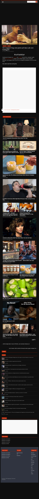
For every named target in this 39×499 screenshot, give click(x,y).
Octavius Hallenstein (11, 51)
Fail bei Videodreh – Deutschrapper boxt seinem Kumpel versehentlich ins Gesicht (16, 369)
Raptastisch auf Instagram (6, 440)
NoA (31, 467)
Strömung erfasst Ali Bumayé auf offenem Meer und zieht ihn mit (14, 396)
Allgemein (32, 452)
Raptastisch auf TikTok (5, 443)
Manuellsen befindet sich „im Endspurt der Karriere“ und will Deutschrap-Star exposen (17, 373)
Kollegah (20, 57)
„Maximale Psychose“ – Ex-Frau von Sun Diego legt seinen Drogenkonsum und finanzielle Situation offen (19, 412)
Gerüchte (32, 460)
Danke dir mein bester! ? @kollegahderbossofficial (11, 109)
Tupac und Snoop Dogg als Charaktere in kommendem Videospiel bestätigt (15, 408)
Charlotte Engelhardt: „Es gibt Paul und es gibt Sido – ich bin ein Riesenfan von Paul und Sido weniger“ (19, 404)
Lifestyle (32, 464)
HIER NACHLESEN (9, 58)
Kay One (15, 57)
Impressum (18, 455)
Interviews (32, 462)
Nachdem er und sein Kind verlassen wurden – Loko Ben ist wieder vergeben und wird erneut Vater (19, 384)
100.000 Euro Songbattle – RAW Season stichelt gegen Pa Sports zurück (15, 388)
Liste (32, 465)
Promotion (32, 470)
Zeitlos (32, 473)
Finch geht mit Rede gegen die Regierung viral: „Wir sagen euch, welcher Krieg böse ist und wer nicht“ (19, 357)
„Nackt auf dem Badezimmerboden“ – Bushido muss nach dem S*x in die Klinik (16, 392)
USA (31, 472)
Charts (32, 457)
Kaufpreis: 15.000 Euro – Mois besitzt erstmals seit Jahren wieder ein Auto (15, 380)
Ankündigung (33, 454)
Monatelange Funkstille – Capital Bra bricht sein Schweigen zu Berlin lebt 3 (15, 365)
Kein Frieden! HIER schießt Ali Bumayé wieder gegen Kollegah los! (23, 348)
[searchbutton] (36, 2)
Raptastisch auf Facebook (6, 452)
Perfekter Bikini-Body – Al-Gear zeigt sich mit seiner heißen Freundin (14, 400)
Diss (31, 459)
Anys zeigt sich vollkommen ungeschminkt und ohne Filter (13, 361)
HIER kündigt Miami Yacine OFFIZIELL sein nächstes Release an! (16, 343)
